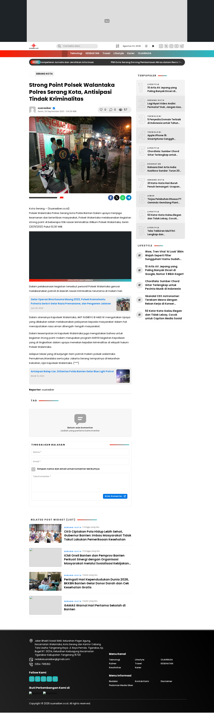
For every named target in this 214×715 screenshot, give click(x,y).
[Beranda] (65, 53)
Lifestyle (119, 53)
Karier (131, 53)
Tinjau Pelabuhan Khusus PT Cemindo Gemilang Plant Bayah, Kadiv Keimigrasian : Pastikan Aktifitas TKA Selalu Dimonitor (164, 200)
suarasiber (44, 108)
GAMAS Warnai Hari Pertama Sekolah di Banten (95, 607)
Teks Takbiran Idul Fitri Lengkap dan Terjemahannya (161, 232)
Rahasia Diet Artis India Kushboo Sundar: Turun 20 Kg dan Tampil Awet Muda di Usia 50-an (164, 169)
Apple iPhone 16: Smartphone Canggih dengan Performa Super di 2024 (163, 137)
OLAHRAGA (144, 53)
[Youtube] (49, 679)
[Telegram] (181, 46)
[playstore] (50, 693)
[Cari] (59, 46)
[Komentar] (111, 110)
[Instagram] (171, 46)
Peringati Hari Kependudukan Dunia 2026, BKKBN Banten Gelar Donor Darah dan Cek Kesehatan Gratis (96, 583)
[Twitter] (166, 46)
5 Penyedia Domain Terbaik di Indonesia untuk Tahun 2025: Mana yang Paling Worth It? (164, 121)
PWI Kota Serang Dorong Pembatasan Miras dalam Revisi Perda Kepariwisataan (153, 62)
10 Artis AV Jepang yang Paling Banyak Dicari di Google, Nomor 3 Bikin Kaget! (162, 89)
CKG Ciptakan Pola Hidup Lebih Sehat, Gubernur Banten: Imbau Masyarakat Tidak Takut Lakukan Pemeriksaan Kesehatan (97, 535)
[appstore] (35, 693)
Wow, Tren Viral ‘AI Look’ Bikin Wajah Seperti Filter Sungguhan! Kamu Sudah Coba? (164, 255)
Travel (106, 53)
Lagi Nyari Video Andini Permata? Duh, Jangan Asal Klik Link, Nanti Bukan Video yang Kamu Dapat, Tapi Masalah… (164, 105)
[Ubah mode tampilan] (146, 46)
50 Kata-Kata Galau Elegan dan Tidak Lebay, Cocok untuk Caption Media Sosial (164, 216)
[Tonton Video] (153, 46)
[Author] (32, 110)
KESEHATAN (92, 53)
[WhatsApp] (122, 197)
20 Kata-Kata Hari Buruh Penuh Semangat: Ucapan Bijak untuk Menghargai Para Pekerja (163, 184)
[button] (118, 46)
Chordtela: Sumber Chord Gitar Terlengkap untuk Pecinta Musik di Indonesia (163, 153)
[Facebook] (161, 46)
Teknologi (76, 53)
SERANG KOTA (44, 73)
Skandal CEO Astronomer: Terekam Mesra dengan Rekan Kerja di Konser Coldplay (162, 300)
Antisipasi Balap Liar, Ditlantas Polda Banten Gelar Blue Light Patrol (72, 371)
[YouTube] (176, 46)
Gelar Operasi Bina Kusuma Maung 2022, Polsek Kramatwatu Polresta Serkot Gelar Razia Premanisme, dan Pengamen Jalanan (71, 301)
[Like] (101, 110)
